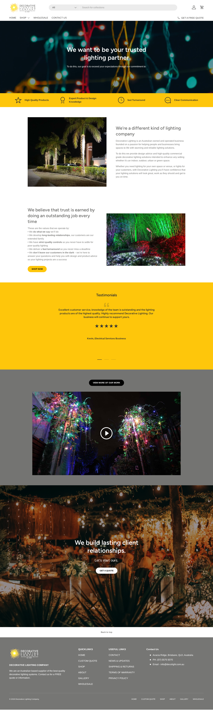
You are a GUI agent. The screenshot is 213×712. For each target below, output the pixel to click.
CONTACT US (59, 17)
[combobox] (113, 7)
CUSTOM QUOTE (87, 661)
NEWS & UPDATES (119, 661)
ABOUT (82, 672)
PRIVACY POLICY (118, 678)
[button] (202, 7)
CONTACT (114, 655)
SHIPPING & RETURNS (121, 666)
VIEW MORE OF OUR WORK (106, 383)
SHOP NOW (37, 269)
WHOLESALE (40, 17)
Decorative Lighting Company (27, 699)
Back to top (106, 632)
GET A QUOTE (106, 570)
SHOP (23, 17)
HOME (12, 17)
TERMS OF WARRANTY (122, 672)
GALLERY (83, 678)
